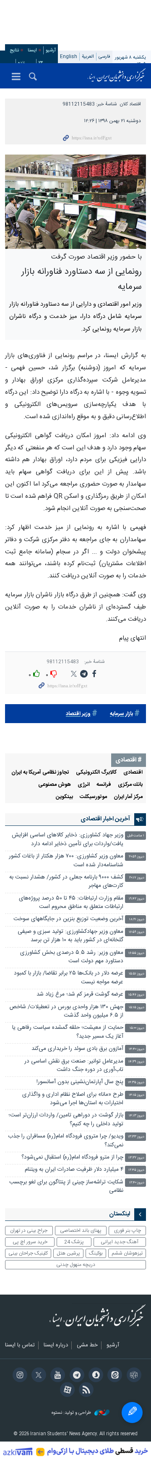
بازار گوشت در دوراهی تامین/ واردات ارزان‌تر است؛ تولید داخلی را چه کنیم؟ (65, 1119)
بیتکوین (64, 797)
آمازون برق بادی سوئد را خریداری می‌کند (77, 1048)
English (68, 57)
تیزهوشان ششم (127, 1253)
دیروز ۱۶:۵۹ (136, 932)
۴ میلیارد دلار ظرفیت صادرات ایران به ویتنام (74, 1169)
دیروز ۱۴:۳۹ (136, 1062)
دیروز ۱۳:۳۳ (136, 1137)
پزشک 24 (74, 1242)
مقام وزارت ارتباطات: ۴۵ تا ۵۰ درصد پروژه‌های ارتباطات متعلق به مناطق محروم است (71, 902)
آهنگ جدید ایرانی (119, 1242)
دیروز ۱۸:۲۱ (136, 919)
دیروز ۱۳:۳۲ (136, 1158)
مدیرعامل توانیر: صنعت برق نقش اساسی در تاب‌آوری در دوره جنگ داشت (73, 1065)
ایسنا (116, 75)
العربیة (88, 57)
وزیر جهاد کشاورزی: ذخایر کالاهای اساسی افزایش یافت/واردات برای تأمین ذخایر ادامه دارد (67, 839)
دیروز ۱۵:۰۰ (137, 1028)
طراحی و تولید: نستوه (72, 1413)
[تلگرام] (75, 1376)
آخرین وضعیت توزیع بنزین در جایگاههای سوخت (68, 919)
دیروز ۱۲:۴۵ (136, 1170)
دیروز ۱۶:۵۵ (136, 953)
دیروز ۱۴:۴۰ (136, 1049)
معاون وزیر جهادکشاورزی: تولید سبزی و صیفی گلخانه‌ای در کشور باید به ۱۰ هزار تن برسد (70, 936)
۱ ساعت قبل (136, 835)
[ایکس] (37, 1376)
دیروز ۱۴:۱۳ (136, 1116)
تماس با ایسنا (20, 1345)
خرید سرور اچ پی (30, 1242)
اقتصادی (133, 772)
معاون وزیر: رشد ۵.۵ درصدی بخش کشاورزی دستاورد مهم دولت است (71, 957)
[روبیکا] (132, 1376)
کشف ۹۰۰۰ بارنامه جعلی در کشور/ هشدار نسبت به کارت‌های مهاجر (66, 881)
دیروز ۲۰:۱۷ (136, 878)
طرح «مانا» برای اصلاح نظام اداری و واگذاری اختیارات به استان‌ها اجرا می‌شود (72, 1099)
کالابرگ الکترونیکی (96, 772)
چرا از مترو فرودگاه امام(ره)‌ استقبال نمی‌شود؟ (72, 1157)
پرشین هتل (68, 1253)
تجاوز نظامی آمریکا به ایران (40, 772)
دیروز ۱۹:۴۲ (136, 899)
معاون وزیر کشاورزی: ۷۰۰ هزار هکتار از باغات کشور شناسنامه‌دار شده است (66, 860)
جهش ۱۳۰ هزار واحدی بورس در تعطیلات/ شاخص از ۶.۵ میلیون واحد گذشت (66, 1011)
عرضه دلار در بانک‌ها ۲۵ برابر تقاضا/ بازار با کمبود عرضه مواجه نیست (68, 977)
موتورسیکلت (93, 797)
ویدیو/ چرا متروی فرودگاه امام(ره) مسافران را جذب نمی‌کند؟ (65, 1140)
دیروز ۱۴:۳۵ (136, 1082)
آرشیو (51, 50)
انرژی (84, 784)
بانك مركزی (130, 784)
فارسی (104, 57)
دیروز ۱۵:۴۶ (136, 995)
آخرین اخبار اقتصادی (105, 819)
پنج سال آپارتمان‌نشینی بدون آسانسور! (79, 1082)
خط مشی (87, 1345)
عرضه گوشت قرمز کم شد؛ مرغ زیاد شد (79, 994)
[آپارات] (66, 1390)
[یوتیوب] (56, 1376)
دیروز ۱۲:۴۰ (136, 1183)
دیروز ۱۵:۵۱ (136, 974)
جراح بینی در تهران (28, 1230)
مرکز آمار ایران (128, 797)
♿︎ (132, 1412)
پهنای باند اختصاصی (81, 1230)
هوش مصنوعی (54, 784)
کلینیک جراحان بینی (28, 1253)
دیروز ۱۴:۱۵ (136, 1095)
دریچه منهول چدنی (75, 1264)
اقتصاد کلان (130, 104)
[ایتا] (113, 1376)
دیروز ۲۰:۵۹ (136, 857)
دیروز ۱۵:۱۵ (136, 1007)
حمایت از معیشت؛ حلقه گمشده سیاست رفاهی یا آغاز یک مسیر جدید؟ (67, 1032)
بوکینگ (96, 1253)
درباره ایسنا (56, 1345)
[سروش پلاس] (94, 1376)
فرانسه (103, 784)
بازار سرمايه (121, 714)
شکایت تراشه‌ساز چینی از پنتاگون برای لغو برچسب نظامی (66, 1186)
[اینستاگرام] (18, 1376)
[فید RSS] (85, 1390)
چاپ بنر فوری (127, 1230)
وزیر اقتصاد (78, 714)
